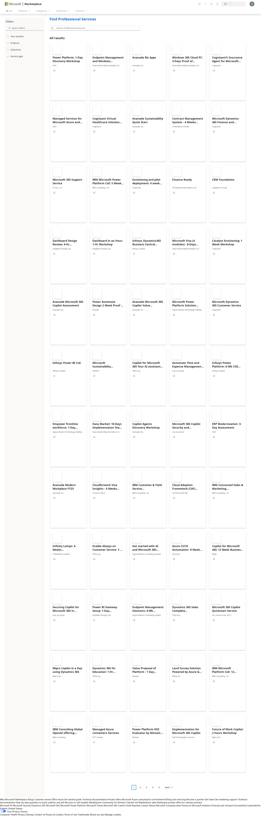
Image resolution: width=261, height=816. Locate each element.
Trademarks (83, 814)
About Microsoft (157, 805)
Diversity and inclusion (222, 805)
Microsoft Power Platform (73, 805)
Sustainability (253, 805)
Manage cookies (113, 814)
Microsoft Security (22, 805)
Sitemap (29, 814)
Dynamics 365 (38, 805)
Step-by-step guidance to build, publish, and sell (40, 802)
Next (167, 787)
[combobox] (96, 28)
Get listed (209, 799)
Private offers (114, 799)
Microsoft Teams (94, 805)
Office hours (58, 799)
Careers (144, 805)
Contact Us (39, 814)
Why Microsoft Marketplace (13, 799)
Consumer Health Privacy (12, 814)
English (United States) (11, 808)
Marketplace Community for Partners (107, 802)
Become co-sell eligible (76, 802)
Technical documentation (94, 799)
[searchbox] (28, 28)
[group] (54, 70)
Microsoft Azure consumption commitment (143, 799)
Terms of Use (70, 814)
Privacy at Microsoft (191, 805)
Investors (206, 805)
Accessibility (240, 805)
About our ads (97, 814)
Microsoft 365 (53, 805)
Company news (173, 805)
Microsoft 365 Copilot (114, 805)
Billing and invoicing (175, 799)
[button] (52, 28)
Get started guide (73, 799)
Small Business (133, 805)
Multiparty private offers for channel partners (179, 802)
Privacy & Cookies (54, 814)
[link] (68, 71)
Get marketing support (226, 799)
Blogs (31, 799)
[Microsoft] (13, 4)
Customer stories (42, 799)
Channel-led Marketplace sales (141, 802)
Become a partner (195, 799)
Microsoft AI (6, 805)
